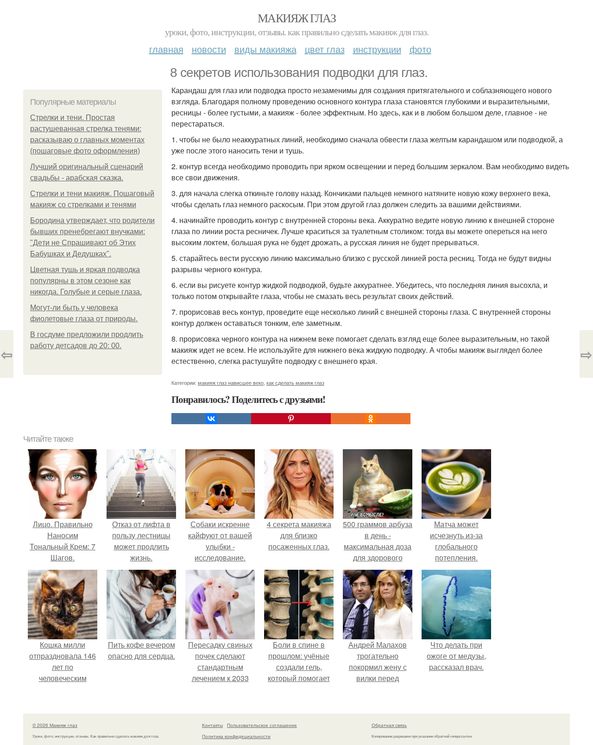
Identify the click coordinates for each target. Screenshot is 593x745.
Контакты (212, 725)
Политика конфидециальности (236, 736)
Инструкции (377, 49)
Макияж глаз (296, 17)
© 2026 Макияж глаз (54, 725)
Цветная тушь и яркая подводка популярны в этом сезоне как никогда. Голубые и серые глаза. (86, 281)
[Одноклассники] (370, 418)
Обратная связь (389, 725)
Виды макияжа (265, 49)
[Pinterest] (291, 418)
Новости (209, 49)
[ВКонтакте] (211, 418)
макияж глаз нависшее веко (231, 382)
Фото (420, 49)
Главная (166, 49)
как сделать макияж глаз (295, 382)
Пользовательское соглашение (262, 725)
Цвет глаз (325, 49)
